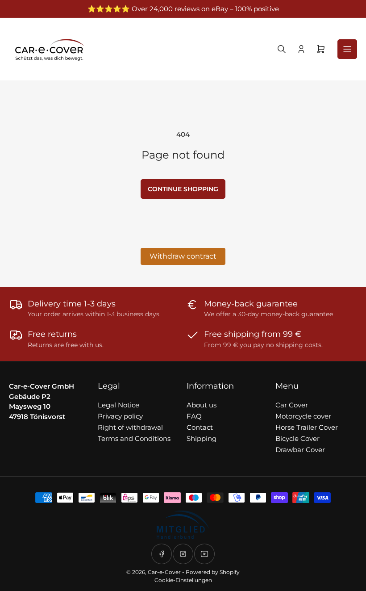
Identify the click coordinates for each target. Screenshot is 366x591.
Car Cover (291, 405)
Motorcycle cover (303, 416)
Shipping (201, 438)
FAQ (194, 416)
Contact (200, 427)
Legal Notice (118, 405)
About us (201, 405)
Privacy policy (120, 416)
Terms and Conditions (134, 438)
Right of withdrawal (130, 427)
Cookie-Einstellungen (183, 580)
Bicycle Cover (297, 438)
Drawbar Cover (300, 449)
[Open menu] (347, 49)
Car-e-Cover (164, 572)
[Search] (281, 49)
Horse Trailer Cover (306, 427)
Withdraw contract (183, 256)
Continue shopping (183, 189)
